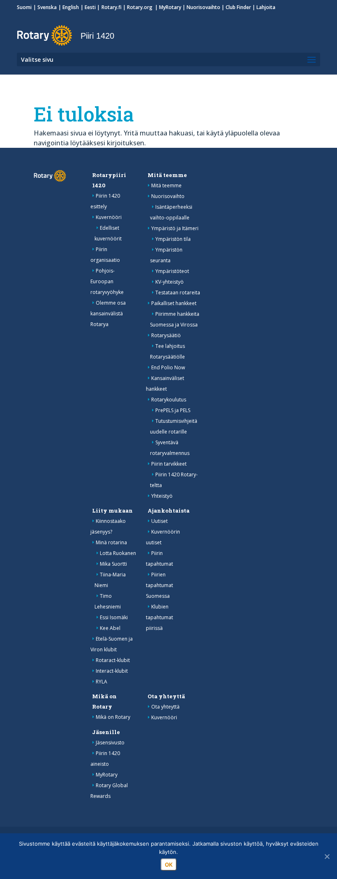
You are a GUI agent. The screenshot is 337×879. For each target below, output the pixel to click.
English (70, 7)
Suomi (24, 7)
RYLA (101, 681)
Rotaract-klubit (113, 660)
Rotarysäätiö (166, 335)
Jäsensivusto (110, 742)
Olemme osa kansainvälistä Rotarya (108, 313)
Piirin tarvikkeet (169, 463)
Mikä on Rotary (113, 716)
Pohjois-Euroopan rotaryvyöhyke (107, 281)
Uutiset (159, 521)
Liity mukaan (112, 510)
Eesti (90, 7)
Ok (169, 864)
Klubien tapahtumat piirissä (159, 617)
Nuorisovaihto (203, 7)
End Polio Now (168, 367)
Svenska (47, 7)
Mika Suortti (113, 563)
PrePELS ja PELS (172, 410)
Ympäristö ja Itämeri (175, 228)
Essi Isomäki (114, 617)
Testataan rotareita (177, 292)
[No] (327, 856)
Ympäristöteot (172, 271)
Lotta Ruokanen (118, 553)
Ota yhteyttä (166, 696)
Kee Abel (110, 628)
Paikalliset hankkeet (173, 303)
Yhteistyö (162, 495)
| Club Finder (235, 7)
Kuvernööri (109, 217)
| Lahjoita (263, 7)
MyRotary (170, 7)
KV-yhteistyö (169, 281)
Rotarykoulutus (168, 399)
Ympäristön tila (173, 238)
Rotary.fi (112, 7)
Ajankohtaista (168, 510)
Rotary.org (140, 7)
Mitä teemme (167, 175)
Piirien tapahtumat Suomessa (159, 585)
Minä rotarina (111, 542)
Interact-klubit (112, 670)
